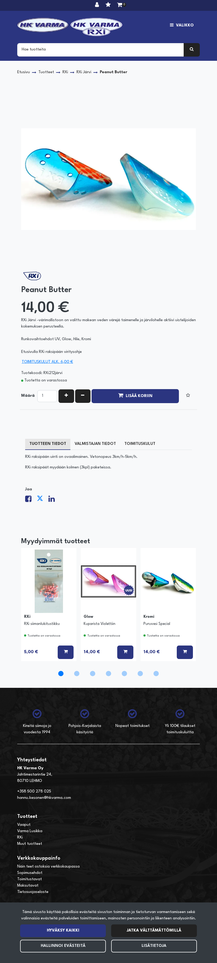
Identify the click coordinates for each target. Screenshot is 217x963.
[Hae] (192, 49)
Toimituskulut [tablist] (139, 444)
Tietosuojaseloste (32, 892)
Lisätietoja (154, 946)
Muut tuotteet (29, 844)
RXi (20, 838)
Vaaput (23, 825)
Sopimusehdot (29, 873)
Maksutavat (27, 886)
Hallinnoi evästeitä (63, 946)
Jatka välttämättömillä (154, 931)
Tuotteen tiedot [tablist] (47, 444)
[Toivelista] (109, 5)
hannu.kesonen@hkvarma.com (44, 798)
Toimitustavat (29, 879)
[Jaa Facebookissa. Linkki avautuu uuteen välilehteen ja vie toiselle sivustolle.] (31, 501)
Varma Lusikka (29, 831)
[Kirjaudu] (97, 5)
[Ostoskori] (119, 5)
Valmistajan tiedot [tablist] (95, 444)
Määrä (28, 396)
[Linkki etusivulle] (70, 27)
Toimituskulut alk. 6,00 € (47, 362)
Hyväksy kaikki (63, 931)
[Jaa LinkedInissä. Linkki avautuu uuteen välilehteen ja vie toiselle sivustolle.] (53, 501)
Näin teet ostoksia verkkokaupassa (48, 867)
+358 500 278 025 (34, 792)
